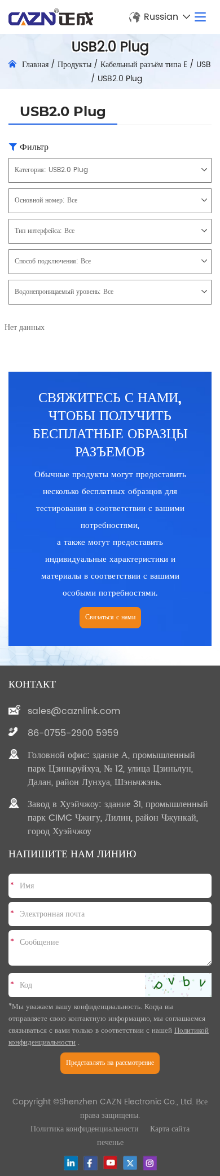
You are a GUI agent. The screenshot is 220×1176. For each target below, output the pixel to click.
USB (203, 64)
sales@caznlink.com (74, 711)
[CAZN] (50, 16)
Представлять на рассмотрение (110, 1063)
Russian (161, 17)
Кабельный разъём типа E (143, 64)
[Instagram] (150, 1163)
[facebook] (90, 1163)
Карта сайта (170, 1128)
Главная (35, 64)
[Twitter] (130, 1163)
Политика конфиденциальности (84, 1128)
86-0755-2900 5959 (73, 733)
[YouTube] (110, 1162)
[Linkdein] (71, 1163)
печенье (110, 1142)
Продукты (74, 64)
